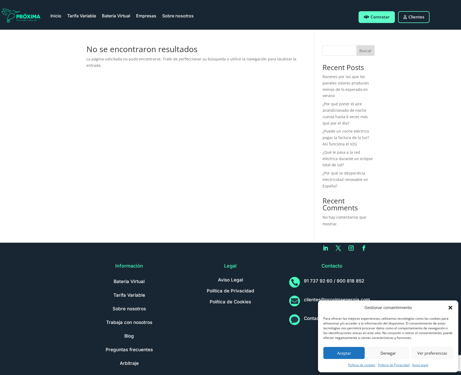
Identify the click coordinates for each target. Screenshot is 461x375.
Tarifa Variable (81, 15)
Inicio (55, 15)
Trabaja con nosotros (129, 322)
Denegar (388, 353)
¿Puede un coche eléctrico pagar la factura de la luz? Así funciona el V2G (346, 137)
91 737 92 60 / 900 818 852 (334, 281)
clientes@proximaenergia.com (337, 299)
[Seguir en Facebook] (364, 248)
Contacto (314, 318)
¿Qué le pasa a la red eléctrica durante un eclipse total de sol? (348, 159)
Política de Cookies (230, 301)
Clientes (416, 17)
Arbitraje (129, 363)
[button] (450, 307)
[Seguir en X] (338, 248)
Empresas (146, 15)
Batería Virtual (116, 15)
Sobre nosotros (178, 15)
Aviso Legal (230, 280)
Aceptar (344, 353)
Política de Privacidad (394, 365)
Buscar (365, 50)
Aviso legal (420, 365)
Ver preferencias (432, 353)
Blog (129, 336)
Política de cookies (361, 365)
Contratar (380, 17)
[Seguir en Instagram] (351, 248)
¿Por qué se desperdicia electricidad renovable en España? (345, 179)
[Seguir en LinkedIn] (325, 248)
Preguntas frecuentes (129, 349)
